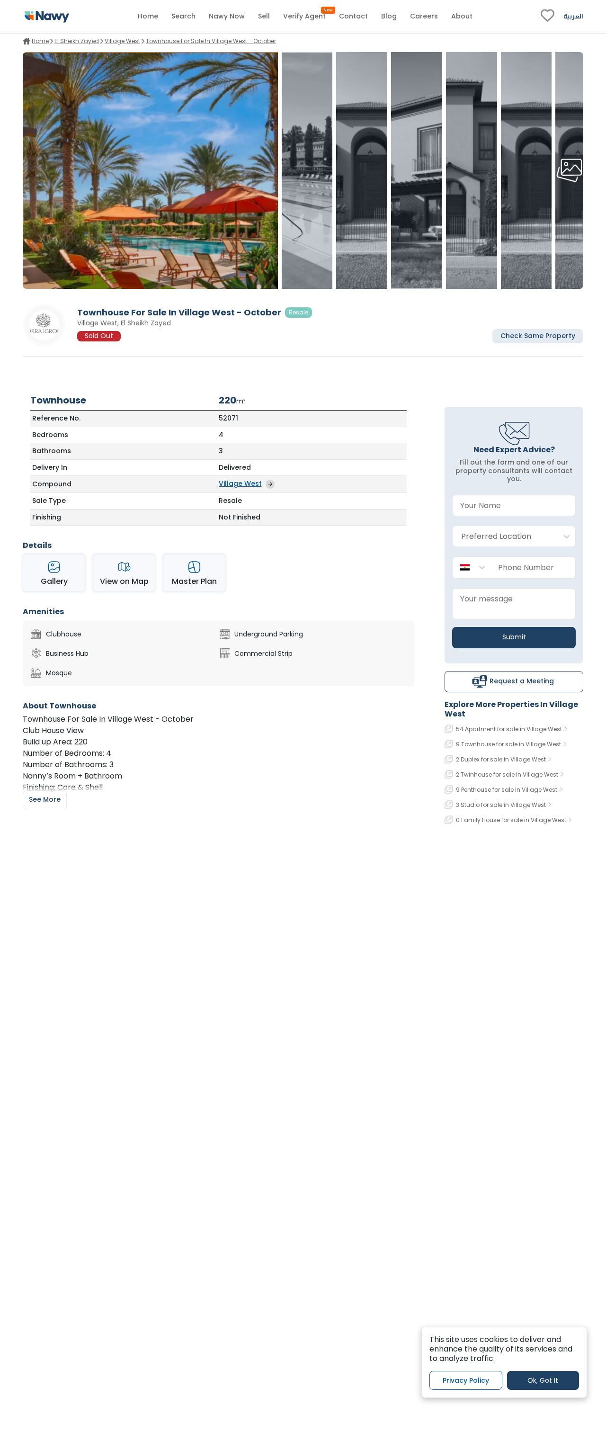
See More (45, 799)
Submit (514, 637)
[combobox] (504, 536)
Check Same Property (537, 336)
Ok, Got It (542, 1380)
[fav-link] (547, 16)
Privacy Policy (466, 1380)
